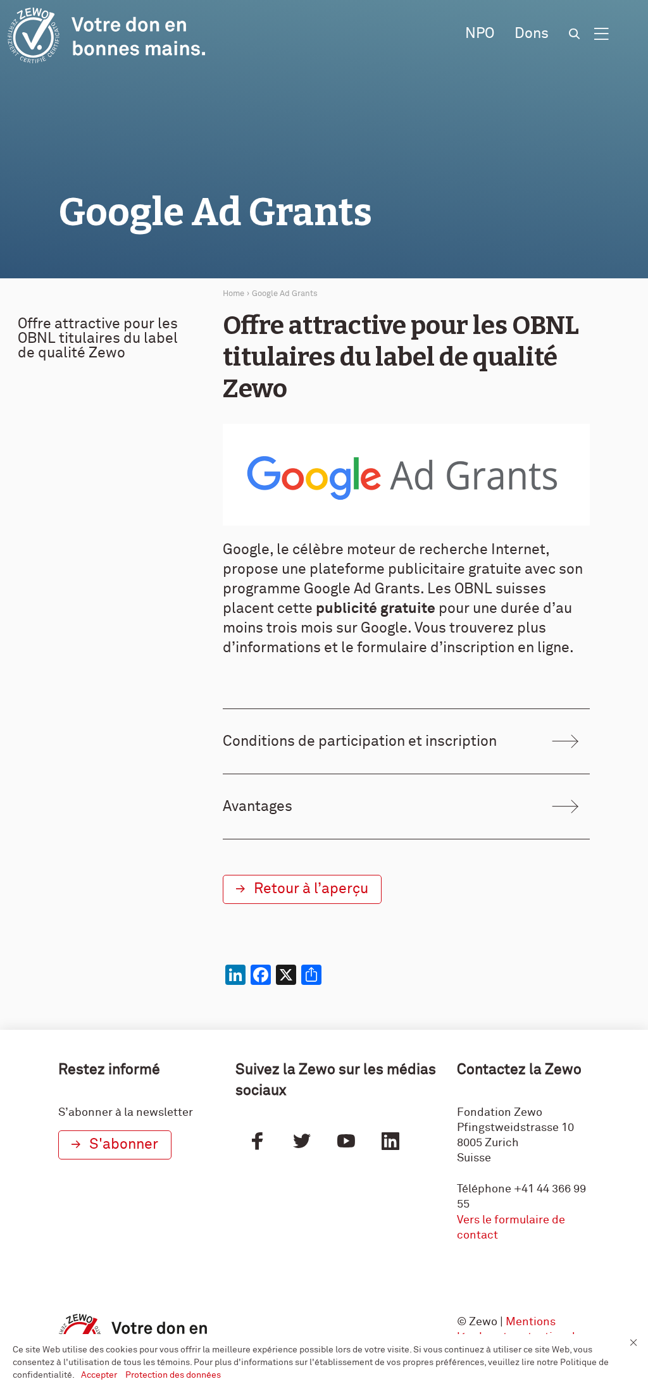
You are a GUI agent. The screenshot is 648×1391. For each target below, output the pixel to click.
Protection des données (173, 1375)
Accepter (100, 1375)
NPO (479, 34)
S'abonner (123, 1144)
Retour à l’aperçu (311, 889)
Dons (531, 34)
